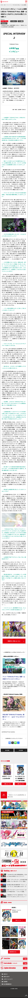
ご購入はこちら (7, 784)
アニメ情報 (20, 21)
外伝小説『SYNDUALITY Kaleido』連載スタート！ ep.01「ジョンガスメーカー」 (14, 717)
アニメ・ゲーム (4, 21)
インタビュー (13, 21)
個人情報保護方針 (7, 984)
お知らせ (5, 974)
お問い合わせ (6, 976)
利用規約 (5, 981)
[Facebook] (9, 743)
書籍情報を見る (13, 952)
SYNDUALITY (4, 23)
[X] (12, 743)
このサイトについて (7, 979)
